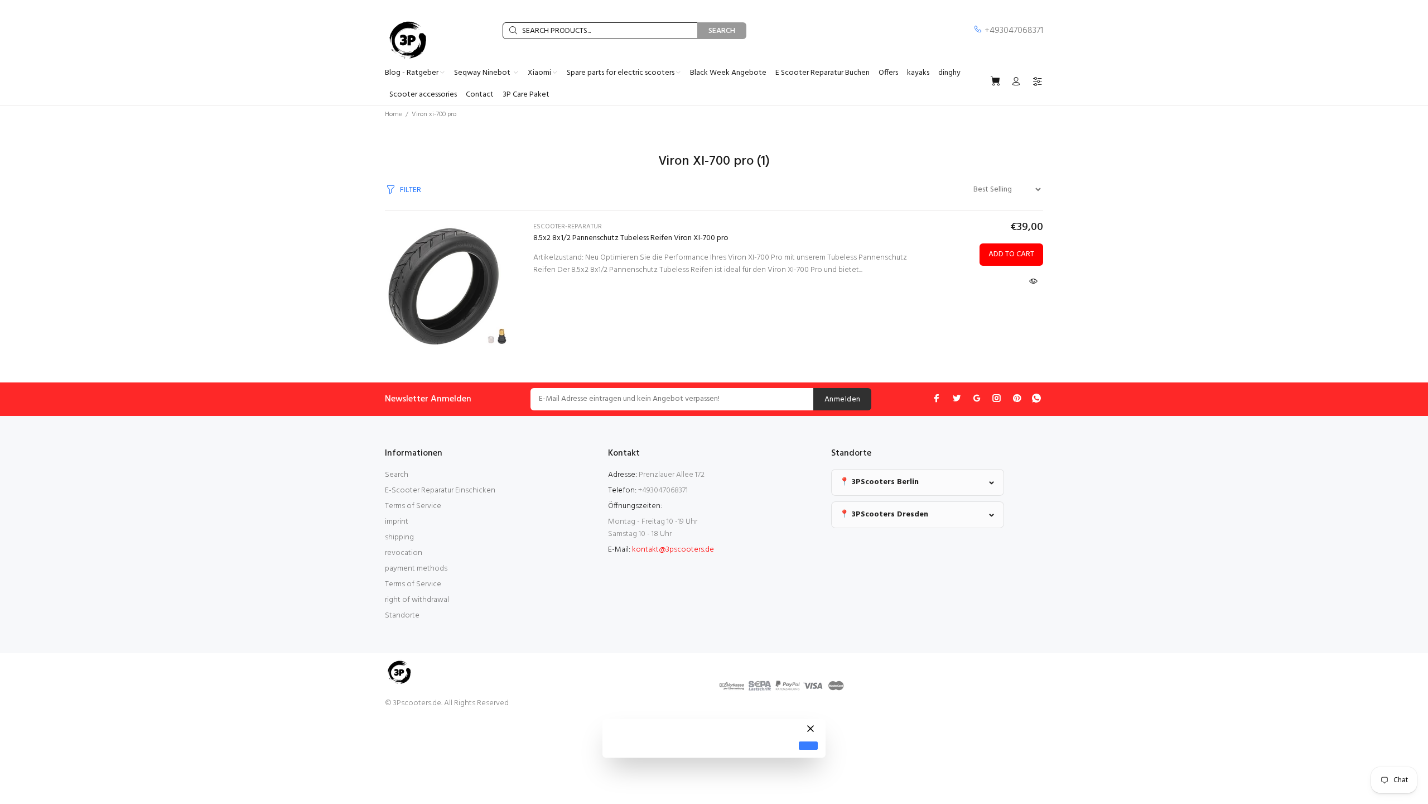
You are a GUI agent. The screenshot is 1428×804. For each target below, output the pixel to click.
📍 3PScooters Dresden (884, 514)
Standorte (402, 615)
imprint (396, 521)
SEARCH (721, 31)
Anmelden (842, 399)
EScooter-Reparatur (567, 226)
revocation (403, 553)
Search (396, 474)
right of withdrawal (417, 600)
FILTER (410, 190)
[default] (808, 745)
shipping (399, 537)
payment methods (416, 568)
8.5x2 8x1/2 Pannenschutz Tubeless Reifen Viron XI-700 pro (631, 238)
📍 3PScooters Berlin (879, 482)
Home (393, 114)
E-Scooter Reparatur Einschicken (440, 490)
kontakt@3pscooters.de (673, 549)
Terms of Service (413, 506)
